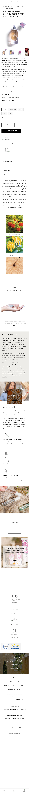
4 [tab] (15, 575)
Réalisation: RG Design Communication (14, 733)
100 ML (4, 109)
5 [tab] (16, 575)
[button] (11, 131)
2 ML (10, 113)
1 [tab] (11, 575)
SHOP (14, 677)
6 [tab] (18, 575)
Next (24, 305)
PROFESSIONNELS (14, 690)
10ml (4, 113)
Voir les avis (15, 648)
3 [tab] (13, 575)
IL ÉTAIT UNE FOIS (14, 682)
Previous (4, 305)
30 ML (20, 109)
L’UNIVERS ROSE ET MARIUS (13, 686)
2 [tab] (12, 575)
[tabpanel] (14, 553)
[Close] (22, 389)
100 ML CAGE (13, 109)
